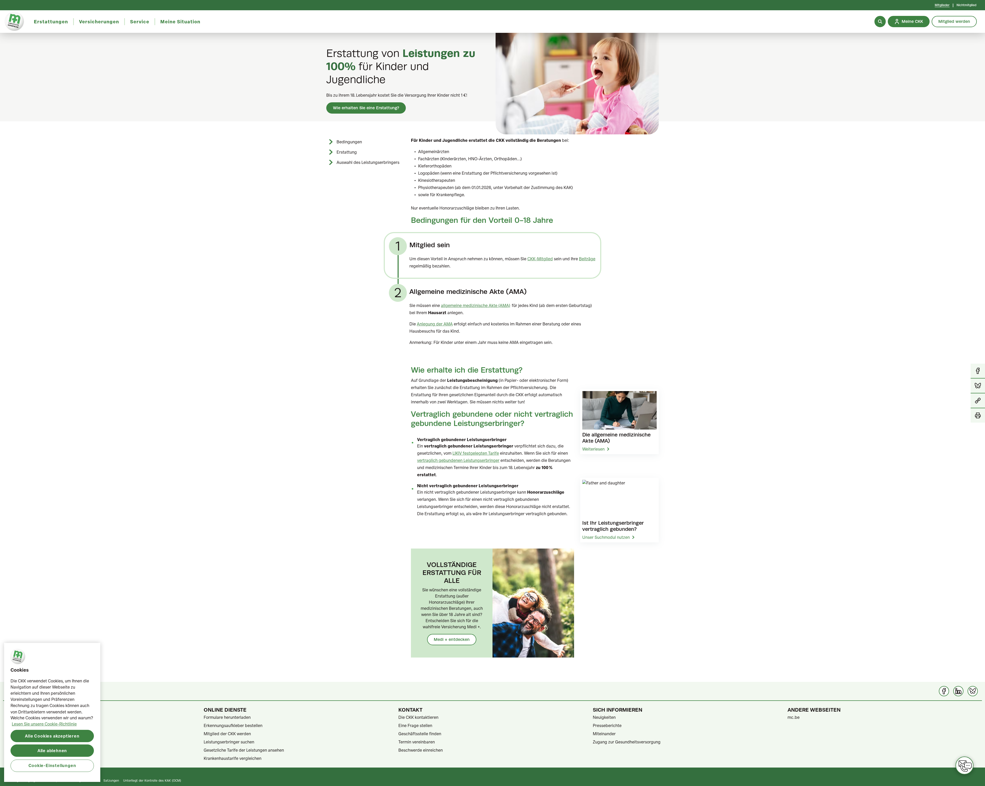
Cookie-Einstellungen (52, 765)
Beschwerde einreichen (420, 750)
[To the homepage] (14, 21)
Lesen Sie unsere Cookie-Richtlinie (44, 724)
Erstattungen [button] (51, 21)
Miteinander (604, 734)
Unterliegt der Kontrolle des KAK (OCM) (152, 780)
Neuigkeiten (604, 717)
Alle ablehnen (52, 750)
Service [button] (139, 21)
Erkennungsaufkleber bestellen (233, 725)
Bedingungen (349, 142)
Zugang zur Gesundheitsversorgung (627, 742)
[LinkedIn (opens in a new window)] (958, 691)
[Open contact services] (964, 765)
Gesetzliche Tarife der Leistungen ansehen (244, 750)
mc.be (793, 717)
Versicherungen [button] (99, 21)
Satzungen (111, 780)
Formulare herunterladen (227, 717)
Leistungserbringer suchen (229, 742)
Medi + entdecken (452, 639)
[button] (978, 400)
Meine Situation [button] (180, 21)
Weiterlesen (593, 449)
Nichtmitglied (966, 5)
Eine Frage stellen (415, 725)
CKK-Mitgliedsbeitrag (30, 725)
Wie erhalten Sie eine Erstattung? (366, 107)
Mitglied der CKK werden (227, 734)
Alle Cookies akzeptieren (52, 736)
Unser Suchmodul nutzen (606, 537)
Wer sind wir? (22, 717)
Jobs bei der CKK (25, 758)
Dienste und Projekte (29, 734)
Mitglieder (942, 5)
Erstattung (347, 152)
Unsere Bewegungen (29, 750)
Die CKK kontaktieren (418, 717)
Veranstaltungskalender (31, 742)
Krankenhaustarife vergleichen (232, 758)
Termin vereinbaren (416, 742)
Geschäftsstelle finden (419, 734)
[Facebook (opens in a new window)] (944, 691)
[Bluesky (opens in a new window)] (973, 691)
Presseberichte (607, 725)
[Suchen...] (880, 21)
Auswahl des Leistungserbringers (368, 162)
